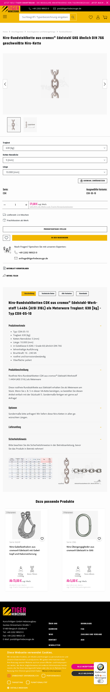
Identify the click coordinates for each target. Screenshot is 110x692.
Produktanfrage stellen (55, 229)
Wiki (51, 634)
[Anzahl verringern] (4, 205)
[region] (55, 94)
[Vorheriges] (5, 84)
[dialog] (55, 670)
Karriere (53, 629)
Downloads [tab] (83, 293)
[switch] (100, 681)
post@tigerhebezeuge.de (69, 8)
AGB (82, 639)
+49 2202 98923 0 (40, 8)
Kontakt (53, 639)
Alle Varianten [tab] (67, 293)
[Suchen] (73, 17)
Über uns (53, 623)
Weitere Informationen (51, 671)
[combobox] (44, 17)
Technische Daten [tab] (48, 293)
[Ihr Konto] (98, 17)
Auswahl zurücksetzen (94, 180)
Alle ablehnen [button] (85, 673)
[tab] (28, 293)
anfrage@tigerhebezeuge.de (33, 258)
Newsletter (54, 645)
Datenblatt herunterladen (17, 268)
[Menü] (6, 16)
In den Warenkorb (59, 237)
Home (5, 31)
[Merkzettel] (91, 17)
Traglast (6, 143)
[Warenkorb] (104, 17)
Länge (5, 167)
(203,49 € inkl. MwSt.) (51, 207)
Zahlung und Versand (91, 634)
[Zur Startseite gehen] (11, 9)
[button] (37, 688)
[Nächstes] (105, 84)
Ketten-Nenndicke (10, 155)
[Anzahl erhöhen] (26, 205)
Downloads (86, 623)
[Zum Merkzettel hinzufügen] (6, 238)
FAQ (82, 629)
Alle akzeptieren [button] (85, 666)
